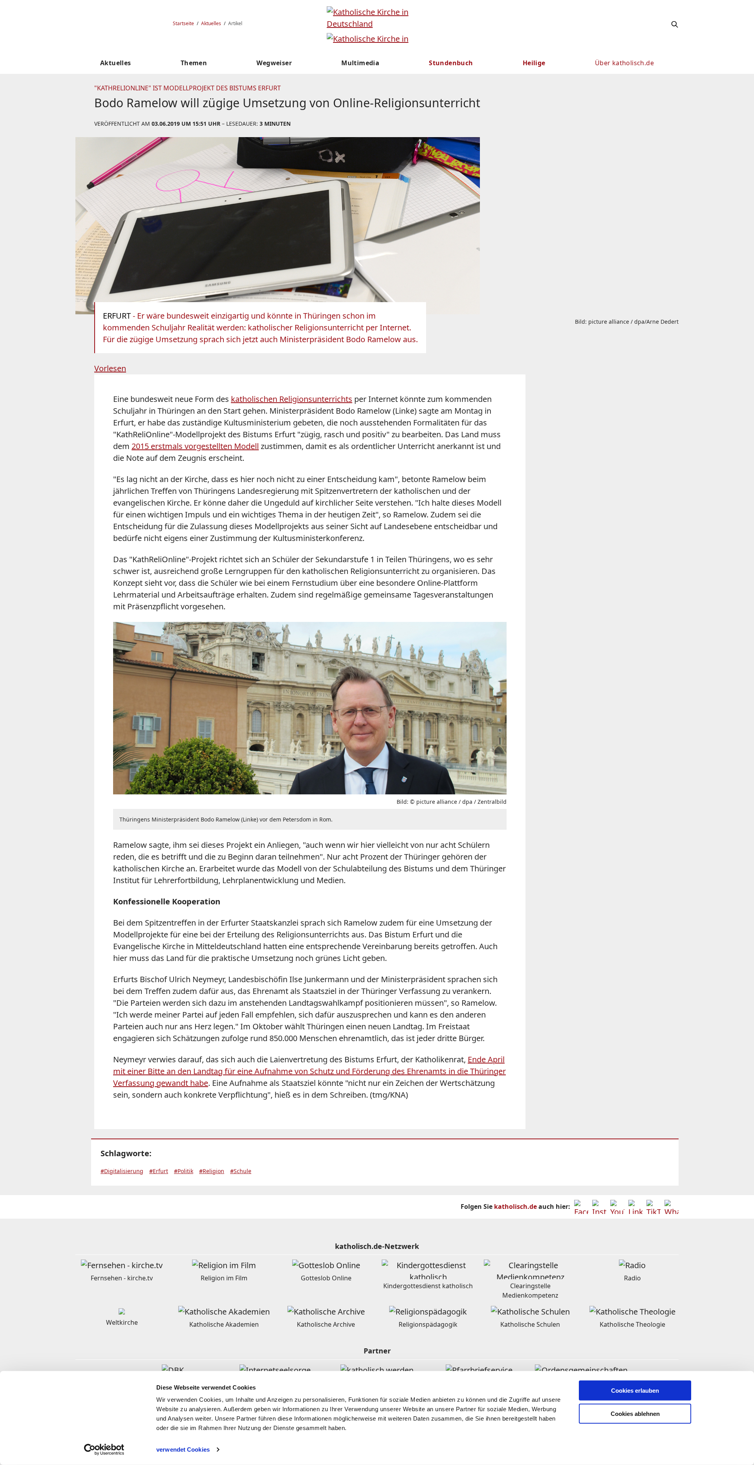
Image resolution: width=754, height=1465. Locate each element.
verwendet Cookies (183, 1449)
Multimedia (360, 63)
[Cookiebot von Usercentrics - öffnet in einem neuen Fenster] (104, 1450)
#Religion (211, 1171)
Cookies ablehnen (635, 1413)
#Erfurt (158, 1171)
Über (624, 63)
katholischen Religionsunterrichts (291, 399)
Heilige (534, 63)
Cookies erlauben (635, 1390)
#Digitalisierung (122, 1171)
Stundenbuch (451, 63)
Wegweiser (274, 63)
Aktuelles (211, 23)
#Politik (183, 1171)
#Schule (240, 1171)
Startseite (183, 23)
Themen (194, 63)
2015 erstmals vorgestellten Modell (195, 446)
